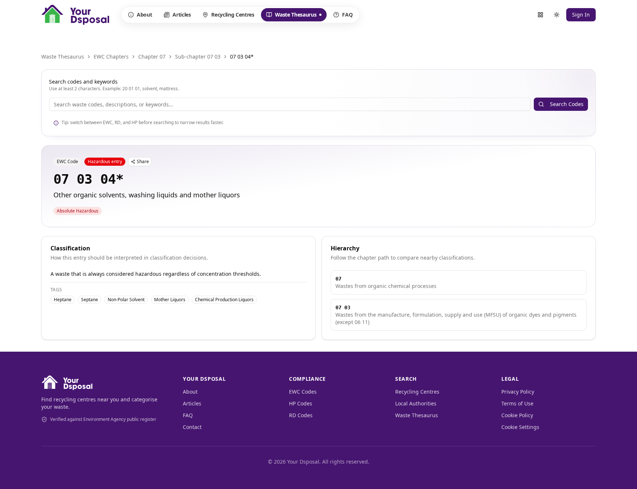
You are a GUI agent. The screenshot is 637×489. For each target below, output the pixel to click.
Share (143, 161)
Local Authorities (415, 403)
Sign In (581, 14)
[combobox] (290, 104)
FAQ (347, 14)
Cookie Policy (517, 415)
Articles (182, 14)
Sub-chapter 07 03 (197, 56)
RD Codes (301, 415)
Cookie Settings (520, 426)
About (144, 14)
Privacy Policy (517, 391)
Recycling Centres (232, 14)
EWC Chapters (111, 56)
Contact (192, 426)
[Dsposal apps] (540, 14)
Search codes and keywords (83, 81)
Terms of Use (517, 403)
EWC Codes (303, 391)
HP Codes (300, 403)
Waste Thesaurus (291, 16)
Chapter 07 (152, 56)
